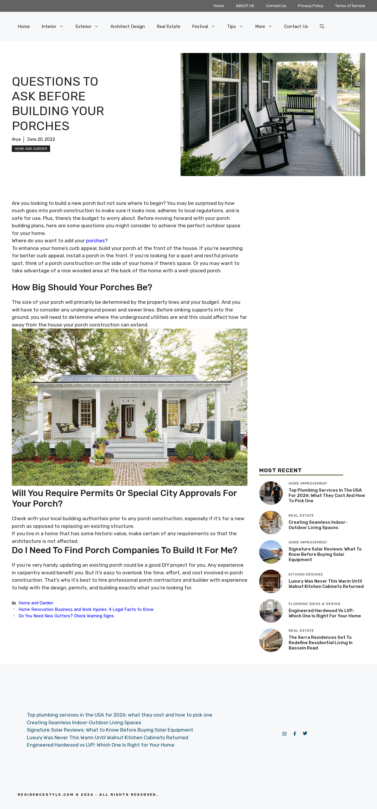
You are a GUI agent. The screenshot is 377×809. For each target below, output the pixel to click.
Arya (16, 139)
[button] (322, 26)
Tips (231, 26)
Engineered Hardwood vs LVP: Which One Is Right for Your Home (325, 613)
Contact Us (276, 6)
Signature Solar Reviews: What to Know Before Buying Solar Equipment (325, 554)
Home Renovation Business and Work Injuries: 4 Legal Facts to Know (86, 609)
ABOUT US (245, 6)
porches (95, 240)
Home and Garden (31, 149)
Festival (200, 26)
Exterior (83, 26)
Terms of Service (350, 6)
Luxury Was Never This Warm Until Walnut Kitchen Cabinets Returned (326, 583)
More (260, 26)
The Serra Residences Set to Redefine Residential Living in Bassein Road (321, 643)
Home (219, 6)
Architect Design (127, 26)
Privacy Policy (310, 6)
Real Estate (168, 26)
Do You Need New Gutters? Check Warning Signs (66, 616)
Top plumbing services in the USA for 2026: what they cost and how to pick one (327, 495)
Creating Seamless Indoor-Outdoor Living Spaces (318, 525)
